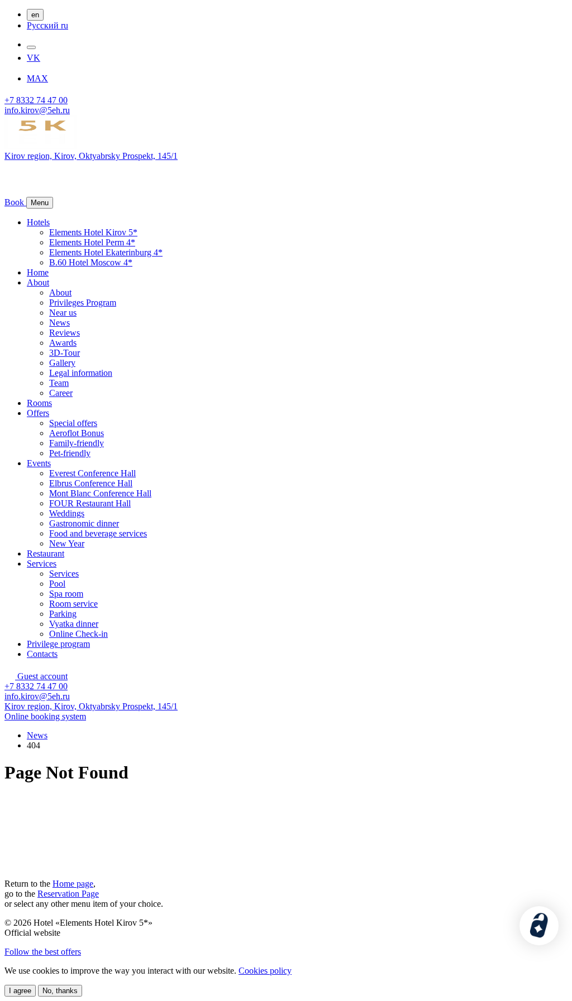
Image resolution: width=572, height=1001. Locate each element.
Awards (63, 342)
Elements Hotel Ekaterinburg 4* (106, 252)
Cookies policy (265, 970)
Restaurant (45, 553)
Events (39, 463)
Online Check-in (78, 634)
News (59, 322)
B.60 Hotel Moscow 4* (90, 262)
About (38, 282)
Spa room (66, 593)
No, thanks (60, 991)
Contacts (42, 654)
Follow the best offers (42, 951)
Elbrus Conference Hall (90, 483)
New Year (66, 543)
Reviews (64, 332)
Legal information (80, 373)
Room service (73, 603)
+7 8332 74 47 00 (36, 100)
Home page (73, 883)
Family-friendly (76, 443)
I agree (20, 991)
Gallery (62, 362)
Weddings (66, 513)
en (35, 15)
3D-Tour (64, 352)
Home (38, 272)
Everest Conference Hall (92, 473)
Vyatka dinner (73, 623)
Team (59, 383)
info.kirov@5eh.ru (37, 110)
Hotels (38, 222)
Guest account (41, 676)
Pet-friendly (69, 453)
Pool (57, 583)
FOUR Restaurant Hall (90, 503)
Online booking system (45, 716)
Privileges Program (82, 302)
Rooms (39, 403)
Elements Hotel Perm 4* (92, 242)
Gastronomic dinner (84, 523)
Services (41, 563)
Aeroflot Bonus (76, 433)
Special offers (73, 423)
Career (61, 393)
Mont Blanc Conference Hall (100, 493)
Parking (63, 613)
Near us (63, 312)
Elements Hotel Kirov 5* (93, 232)
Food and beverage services (98, 533)
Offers (38, 413)
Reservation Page (68, 893)
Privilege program (58, 644)
